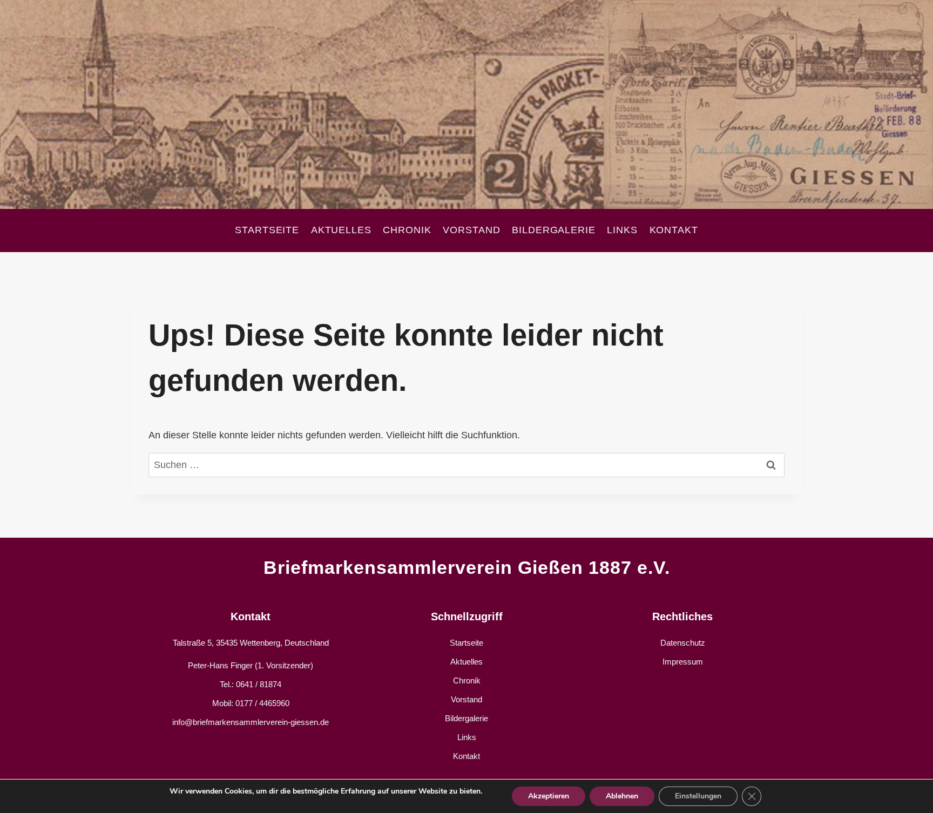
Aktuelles (341, 230)
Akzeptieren (548, 796)
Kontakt (674, 230)
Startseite (267, 230)
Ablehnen (622, 796)
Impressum (682, 661)
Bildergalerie (554, 230)
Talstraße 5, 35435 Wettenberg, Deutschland (251, 642)
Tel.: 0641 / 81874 (250, 684)
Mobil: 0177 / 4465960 (250, 703)
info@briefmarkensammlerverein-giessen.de (250, 722)
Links (622, 230)
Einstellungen (698, 796)
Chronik (407, 230)
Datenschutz (682, 642)
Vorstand (471, 230)
